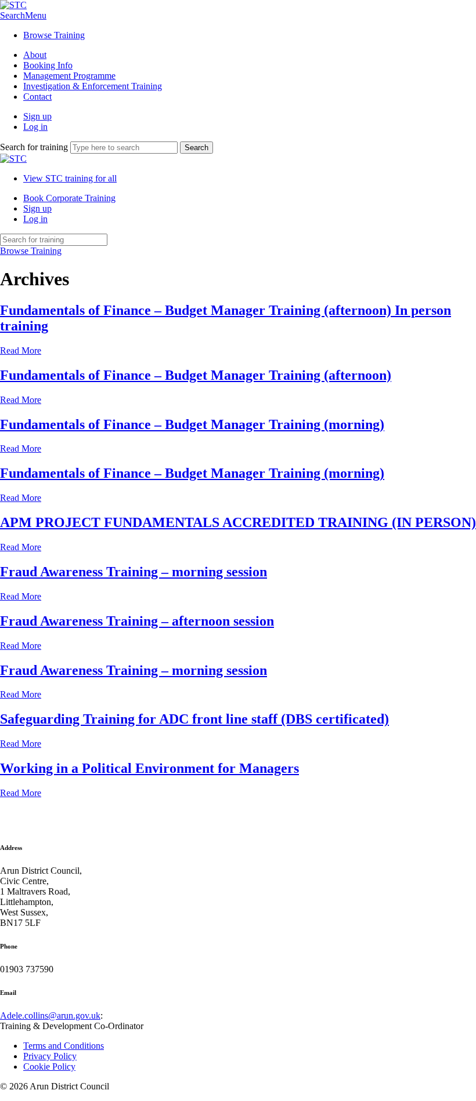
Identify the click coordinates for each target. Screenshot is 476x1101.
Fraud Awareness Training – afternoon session (137, 620)
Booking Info (48, 65)
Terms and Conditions (63, 1046)
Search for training (34, 147)
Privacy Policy (50, 1056)
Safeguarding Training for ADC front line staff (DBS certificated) (194, 718)
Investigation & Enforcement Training (92, 86)
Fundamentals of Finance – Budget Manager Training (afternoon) (195, 375)
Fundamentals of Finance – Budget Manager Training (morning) (192, 424)
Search (12, 15)
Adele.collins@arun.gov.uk (50, 1015)
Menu (35, 15)
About (34, 55)
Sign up (37, 116)
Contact (37, 96)
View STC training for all (70, 178)
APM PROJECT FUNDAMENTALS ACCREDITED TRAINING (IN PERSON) (238, 522)
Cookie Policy (49, 1066)
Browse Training (54, 35)
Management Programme (69, 76)
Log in (35, 127)
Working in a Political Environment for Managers (149, 768)
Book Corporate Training (69, 198)
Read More (20, 350)
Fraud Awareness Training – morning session (133, 571)
